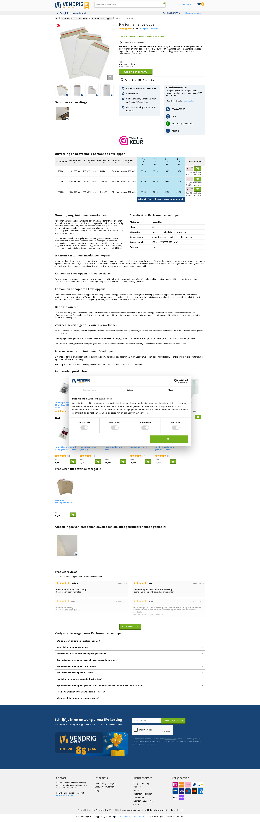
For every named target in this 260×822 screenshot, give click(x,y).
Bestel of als (141, 88)
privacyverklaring (170, 739)
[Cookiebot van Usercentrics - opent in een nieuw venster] (176, 381)
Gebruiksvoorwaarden (104, 786)
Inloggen (186, 4)
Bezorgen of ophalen (142, 793)
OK (168, 439)
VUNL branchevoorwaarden (157, 810)
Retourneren (138, 797)
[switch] (115, 428)
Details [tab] (130, 390)
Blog (97, 790)
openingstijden (189, 101)
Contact (136, 804)
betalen (134, 93)
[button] (162, 140)
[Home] (56, 18)
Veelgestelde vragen (142, 783)
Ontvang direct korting (173, 720)
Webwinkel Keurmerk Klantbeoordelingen (133, 816)
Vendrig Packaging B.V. (98, 810)
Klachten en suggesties (143, 801)
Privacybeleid (177, 810)
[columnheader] (61, 161)
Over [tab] (170, 390)
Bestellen (137, 786)
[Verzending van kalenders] (62, 113)
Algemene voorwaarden (132, 810)
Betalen (136, 790)
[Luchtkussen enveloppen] (85, 52)
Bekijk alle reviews (130, 626)
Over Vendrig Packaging (105, 783)
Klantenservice (193, 13)
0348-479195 (173, 13)
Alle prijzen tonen (134, 71)
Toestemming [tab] (89, 390)
